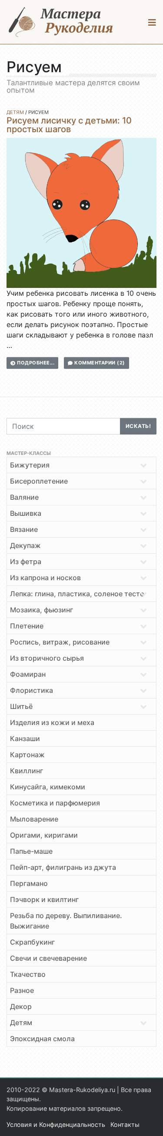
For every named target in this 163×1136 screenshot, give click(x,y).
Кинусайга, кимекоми (47, 786)
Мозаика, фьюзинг (41, 609)
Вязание (24, 529)
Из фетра (25, 561)
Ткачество (28, 974)
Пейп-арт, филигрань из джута (63, 867)
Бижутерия (30, 465)
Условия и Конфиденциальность (56, 1124)
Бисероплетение (39, 481)
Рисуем (38, 112)
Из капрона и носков (45, 577)
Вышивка (25, 513)
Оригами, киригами (44, 835)
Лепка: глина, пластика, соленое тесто (77, 593)
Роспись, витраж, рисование (60, 642)
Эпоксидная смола (42, 1038)
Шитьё (21, 706)
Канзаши (25, 738)
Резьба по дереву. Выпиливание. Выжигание (66, 920)
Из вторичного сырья (47, 658)
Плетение (26, 625)
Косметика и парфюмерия (55, 803)
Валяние (24, 497)
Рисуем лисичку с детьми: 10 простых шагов (69, 124)
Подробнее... (35, 363)
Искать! (138, 426)
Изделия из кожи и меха (52, 722)
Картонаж (27, 754)
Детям (15, 112)
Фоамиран (28, 674)
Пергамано (29, 883)
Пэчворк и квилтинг (44, 899)
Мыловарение (34, 819)
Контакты (125, 1124)
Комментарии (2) (99, 363)
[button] (152, 22)
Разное (22, 990)
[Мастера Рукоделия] (61, 22)
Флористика (31, 690)
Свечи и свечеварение (48, 958)
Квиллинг (26, 770)
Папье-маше (31, 851)
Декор (21, 1006)
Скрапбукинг (32, 942)
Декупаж (25, 545)
